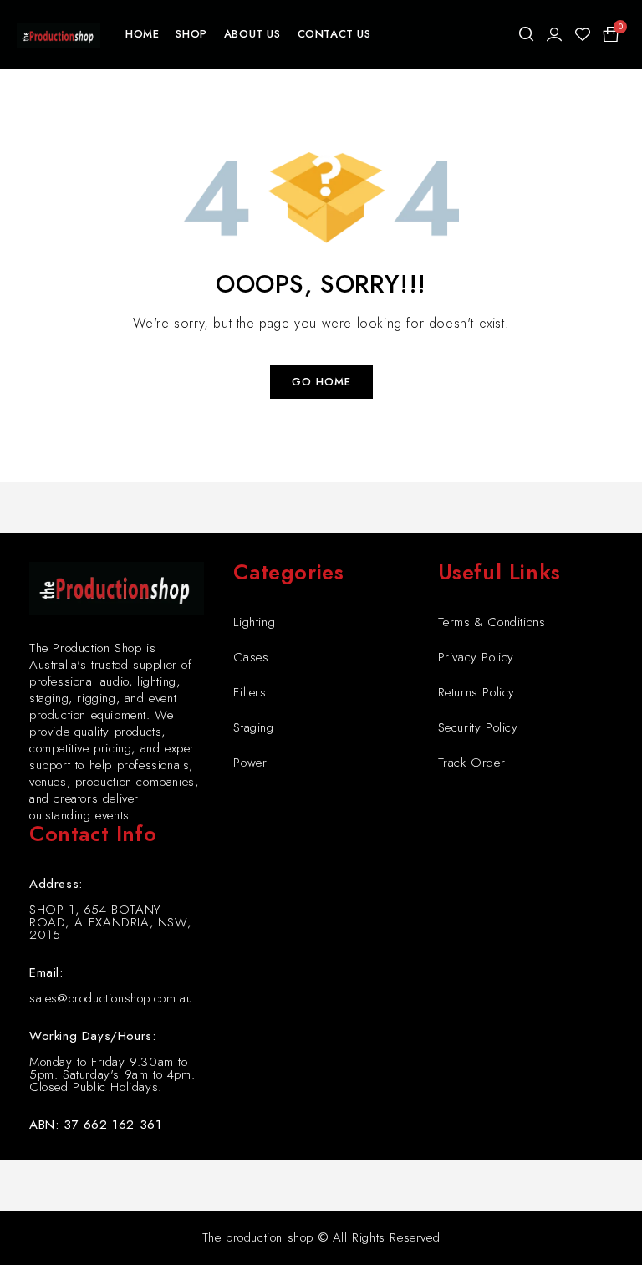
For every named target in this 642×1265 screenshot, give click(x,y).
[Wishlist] (582, 34)
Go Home (321, 382)
